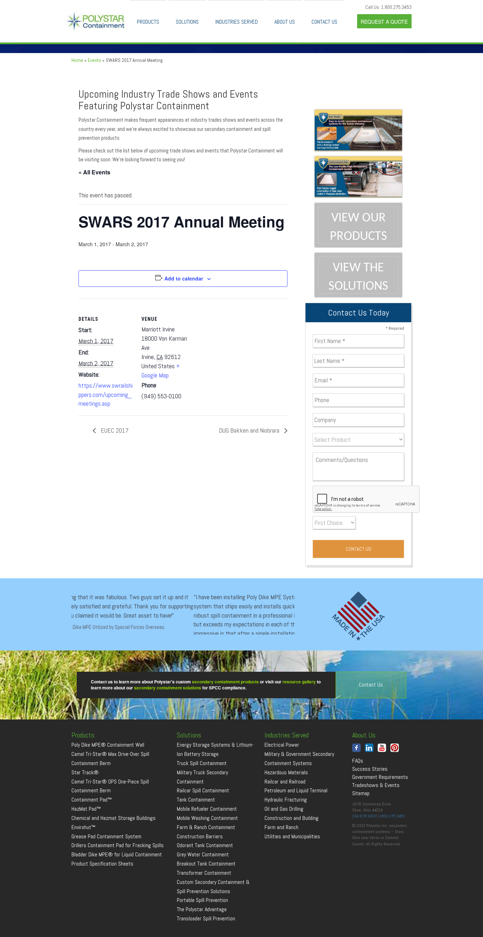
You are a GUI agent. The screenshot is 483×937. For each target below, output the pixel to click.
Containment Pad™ (91, 827)
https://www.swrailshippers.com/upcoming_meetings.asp (105, 394)
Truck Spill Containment (202, 790)
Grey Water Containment (203, 882)
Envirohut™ (83, 854)
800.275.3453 (392, 843)
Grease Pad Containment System (106, 863)
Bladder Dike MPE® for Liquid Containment (116, 882)
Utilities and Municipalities (292, 863)
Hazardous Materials (286, 799)
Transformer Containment (204, 900)
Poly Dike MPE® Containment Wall (107, 772)
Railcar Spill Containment (203, 818)
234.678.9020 (364, 843)
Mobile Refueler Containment (207, 836)
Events (94, 60)
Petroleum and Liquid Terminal (295, 818)
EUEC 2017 (114, 430)
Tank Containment (196, 827)
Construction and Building (291, 845)
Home (77, 60)
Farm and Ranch (281, 854)
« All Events (94, 172)
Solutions (187, 21)
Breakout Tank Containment (206, 891)
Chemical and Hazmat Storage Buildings (113, 845)
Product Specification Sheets (102, 891)
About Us (284, 21)
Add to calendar (183, 278)
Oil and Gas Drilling (283, 836)
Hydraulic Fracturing (285, 827)
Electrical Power (281, 772)
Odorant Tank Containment (205, 873)
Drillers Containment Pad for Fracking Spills (117, 873)
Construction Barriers (200, 863)
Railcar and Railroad (284, 808)
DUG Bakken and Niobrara (250, 430)
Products (148, 21)
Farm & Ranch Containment (206, 854)
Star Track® (85, 799)
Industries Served (236, 21)
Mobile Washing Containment (207, 845)
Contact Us (324, 21)
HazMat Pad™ (86, 836)
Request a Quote (384, 21)
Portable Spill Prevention (202, 927)
